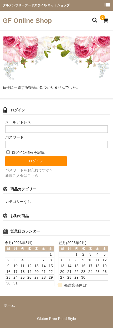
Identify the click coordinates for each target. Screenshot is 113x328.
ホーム (9, 305)
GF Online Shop (27, 20)
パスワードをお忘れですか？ (29, 170)
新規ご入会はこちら (21, 175)
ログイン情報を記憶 (28, 152)
